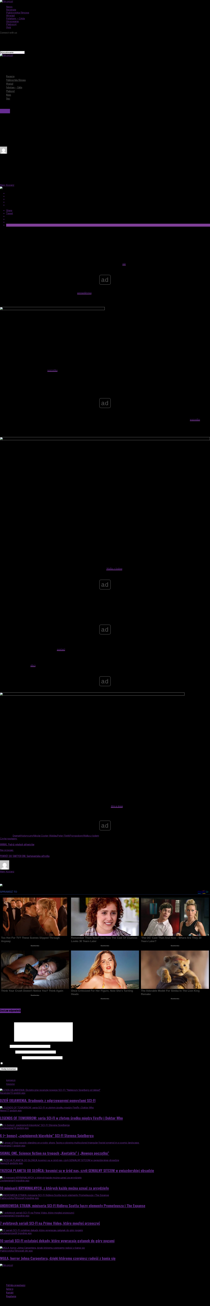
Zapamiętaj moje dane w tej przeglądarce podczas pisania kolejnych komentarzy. (47, 1063)
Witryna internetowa (10, 1057)
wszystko (52, 370)
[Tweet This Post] (108, 196)
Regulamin (11, 1296)
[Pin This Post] (108, 199)
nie (124, 263)
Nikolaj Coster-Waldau (45, 835)
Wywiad (10, 15)
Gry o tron (117, 806)
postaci (61, 649)
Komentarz (6, 1040)
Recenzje (11, 9)
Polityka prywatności (15, 1285)
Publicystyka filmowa (17, 12)
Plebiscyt (11, 24)
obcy (33, 665)
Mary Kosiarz (7, 185)
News (9, 6)
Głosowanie (12, 21)
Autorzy (9, 1289)
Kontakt (10, 1292)
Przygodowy (76, 835)
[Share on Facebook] (108, 193)
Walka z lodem (114, 568)
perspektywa (84, 292)
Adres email (7, 1051)
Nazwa (4, 1046)
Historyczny (26, 835)
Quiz (8, 27)
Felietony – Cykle (15, 18)
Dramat (16, 835)
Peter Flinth (63, 835)
